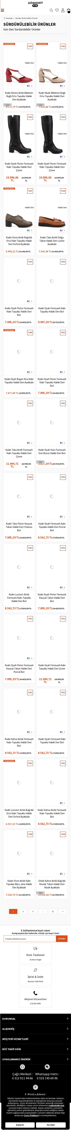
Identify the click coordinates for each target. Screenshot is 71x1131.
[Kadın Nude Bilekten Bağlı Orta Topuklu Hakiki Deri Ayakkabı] (52, 65)
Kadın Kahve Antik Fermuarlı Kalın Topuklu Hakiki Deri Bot (19, 742)
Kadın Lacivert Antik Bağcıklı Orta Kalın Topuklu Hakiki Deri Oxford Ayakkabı (19, 813)
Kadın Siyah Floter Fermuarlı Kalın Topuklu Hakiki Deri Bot (19, 311)
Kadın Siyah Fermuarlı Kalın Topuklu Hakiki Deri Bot (52, 310)
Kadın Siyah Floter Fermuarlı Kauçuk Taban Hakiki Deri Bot (52, 598)
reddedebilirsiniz (56, 1105)
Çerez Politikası (31, 1115)
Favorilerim (57, 11)
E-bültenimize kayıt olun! (35, 930)
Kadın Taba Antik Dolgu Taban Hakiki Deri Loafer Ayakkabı (52, 241)
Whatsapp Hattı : (47, 1074)
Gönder (61, 938)
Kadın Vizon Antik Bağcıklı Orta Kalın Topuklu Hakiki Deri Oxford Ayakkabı (19, 241)
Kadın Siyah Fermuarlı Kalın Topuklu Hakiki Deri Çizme (52, 667)
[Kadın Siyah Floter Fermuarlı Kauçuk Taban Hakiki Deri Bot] (52, 567)
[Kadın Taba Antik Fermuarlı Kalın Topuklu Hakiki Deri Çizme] (19, 422)
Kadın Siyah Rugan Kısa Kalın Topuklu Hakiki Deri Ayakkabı (19, 380)
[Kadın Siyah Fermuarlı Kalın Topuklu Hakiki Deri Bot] (52, 280)
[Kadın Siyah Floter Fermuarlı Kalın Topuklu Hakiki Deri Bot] (19, 280)
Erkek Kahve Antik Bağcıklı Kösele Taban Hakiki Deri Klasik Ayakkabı (51, 884)
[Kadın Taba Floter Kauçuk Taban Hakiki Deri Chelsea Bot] (19, 496)
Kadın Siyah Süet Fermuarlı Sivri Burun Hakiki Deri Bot (52, 451)
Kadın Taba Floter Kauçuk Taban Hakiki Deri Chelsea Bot (19, 527)
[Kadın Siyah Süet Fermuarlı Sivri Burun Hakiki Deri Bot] (52, 422)
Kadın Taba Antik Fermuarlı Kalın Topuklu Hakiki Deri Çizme (19, 453)
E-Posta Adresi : (35, 1094)
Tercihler (51, 1125)
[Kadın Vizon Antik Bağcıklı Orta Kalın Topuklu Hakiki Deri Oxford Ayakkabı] (19, 210)
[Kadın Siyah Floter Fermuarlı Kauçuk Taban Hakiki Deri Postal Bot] (19, 637)
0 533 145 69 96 (47, 1078)
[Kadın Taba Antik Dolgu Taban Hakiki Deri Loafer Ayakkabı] (52, 210)
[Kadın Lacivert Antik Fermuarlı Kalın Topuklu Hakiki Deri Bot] (19, 567)
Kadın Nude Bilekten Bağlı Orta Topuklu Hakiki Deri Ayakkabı (52, 96)
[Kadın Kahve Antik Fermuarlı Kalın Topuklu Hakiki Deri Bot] (19, 711)
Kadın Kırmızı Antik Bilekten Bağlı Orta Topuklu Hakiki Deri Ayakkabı (19, 96)
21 (53, 911)
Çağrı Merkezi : (22, 1074)
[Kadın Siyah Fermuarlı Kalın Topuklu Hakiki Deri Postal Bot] (52, 496)
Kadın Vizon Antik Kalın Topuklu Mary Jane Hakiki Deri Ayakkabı (19, 884)
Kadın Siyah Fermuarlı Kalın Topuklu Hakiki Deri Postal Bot (52, 527)
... (43, 911)
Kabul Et (20, 1125)
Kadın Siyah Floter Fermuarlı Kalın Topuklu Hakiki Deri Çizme (19, 167)
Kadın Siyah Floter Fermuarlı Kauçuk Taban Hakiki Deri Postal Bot (19, 668)
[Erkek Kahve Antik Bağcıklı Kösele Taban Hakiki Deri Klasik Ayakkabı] (52, 853)
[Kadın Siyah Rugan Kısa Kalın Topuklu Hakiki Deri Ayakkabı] (19, 351)
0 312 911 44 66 (22, 1078)
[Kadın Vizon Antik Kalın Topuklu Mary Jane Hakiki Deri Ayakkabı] (19, 853)
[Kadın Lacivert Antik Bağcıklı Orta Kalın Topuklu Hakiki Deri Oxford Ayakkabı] (19, 782)
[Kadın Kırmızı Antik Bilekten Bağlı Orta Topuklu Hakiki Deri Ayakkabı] (19, 65)
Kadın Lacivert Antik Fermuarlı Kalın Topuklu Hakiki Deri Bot (19, 598)
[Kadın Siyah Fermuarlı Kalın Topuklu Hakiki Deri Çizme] (52, 637)
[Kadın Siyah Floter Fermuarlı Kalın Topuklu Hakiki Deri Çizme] (19, 136)
